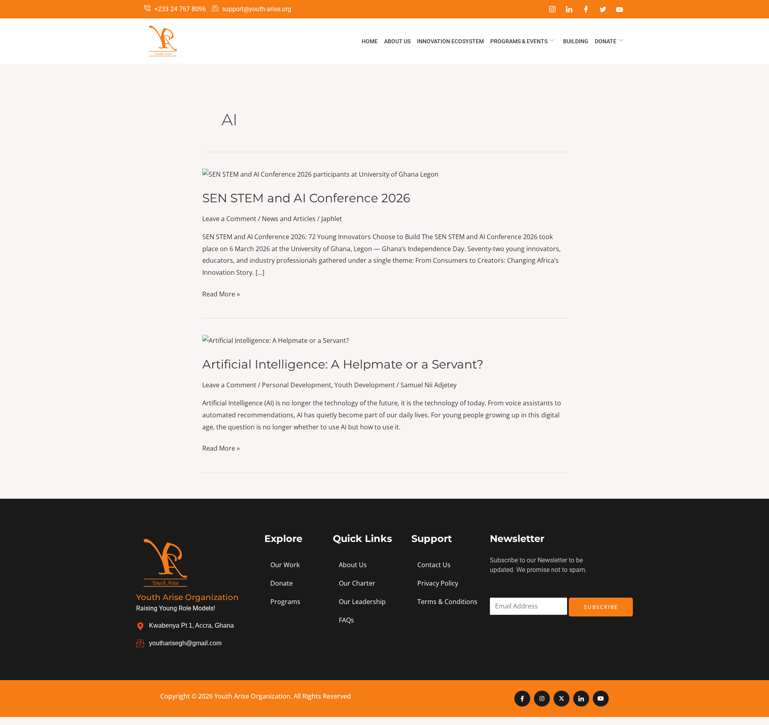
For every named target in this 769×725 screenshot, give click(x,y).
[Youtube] (620, 9)
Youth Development (364, 385)
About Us (397, 41)
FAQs (346, 620)
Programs (285, 601)
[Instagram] (552, 9)
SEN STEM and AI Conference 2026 (306, 198)
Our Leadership (362, 601)
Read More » (221, 293)
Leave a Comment (229, 218)
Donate (605, 41)
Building (575, 41)
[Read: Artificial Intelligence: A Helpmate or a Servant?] (275, 340)
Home (370, 41)
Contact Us (434, 564)
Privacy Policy (437, 583)
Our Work (285, 564)
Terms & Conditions (447, 601)
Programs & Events (519, 41)
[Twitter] (603, 9)
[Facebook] (586, 9)
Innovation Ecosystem (450, 41)
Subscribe (601, 606)
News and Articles (289, 218)
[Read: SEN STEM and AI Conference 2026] (320, 173)
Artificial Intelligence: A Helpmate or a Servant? (342, 364)
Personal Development (296, 385)
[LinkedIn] (569, 9)
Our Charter (357, 583)
